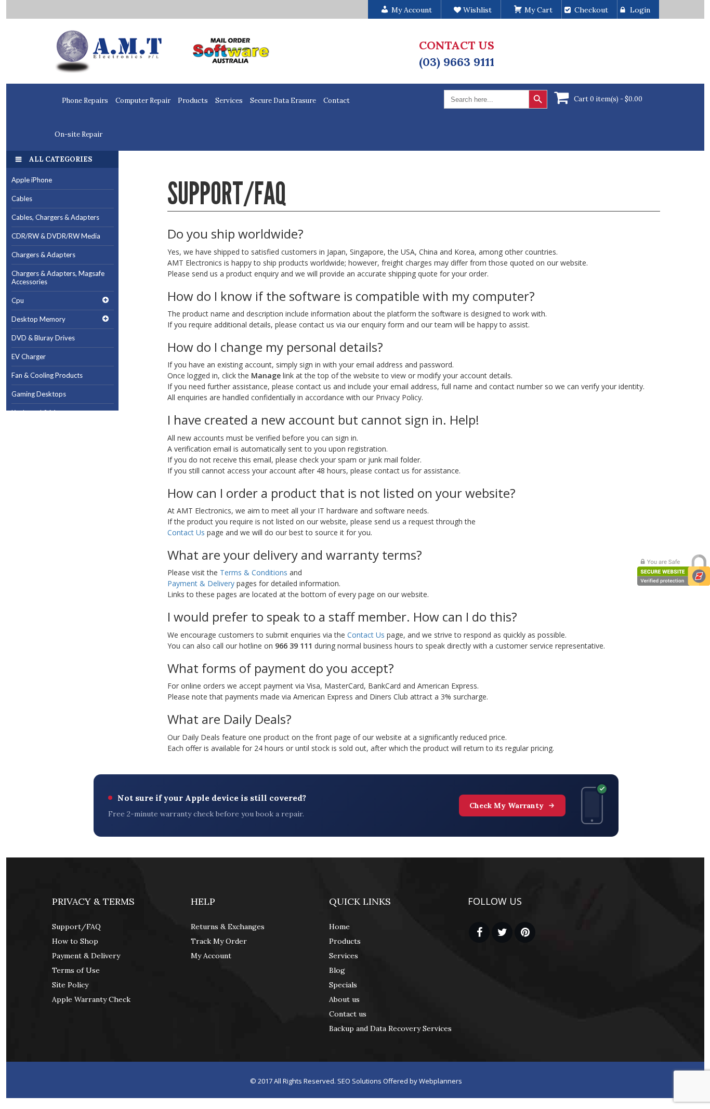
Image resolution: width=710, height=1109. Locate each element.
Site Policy (70, 984)
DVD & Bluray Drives (43, 338)
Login (640, 10)
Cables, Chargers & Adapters (55, 217)
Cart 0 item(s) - (608, 99)
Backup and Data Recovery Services (390, 1028)
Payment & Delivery (200, 583)
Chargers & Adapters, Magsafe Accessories (57, 277)
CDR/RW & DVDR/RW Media (55, 236)
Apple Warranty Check (91, 999)
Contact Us (186, 532)
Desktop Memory (38, 319)
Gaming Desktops (38, 394)
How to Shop (75, 941)
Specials (343, 984)
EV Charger (28, 356)
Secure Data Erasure (283, 100)
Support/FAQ (76, 926)
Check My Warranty (506, 805)
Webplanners (440, 1081)
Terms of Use (76, 970)
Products (193, 100)
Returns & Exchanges (228, 926)
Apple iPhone (31, 180)
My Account (211, 955)
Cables (21, 198)
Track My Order (219, 941)
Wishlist (476, 10)
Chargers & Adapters (43, 254)
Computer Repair (142, 100)
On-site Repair (78, 134)
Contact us (347, 1014)
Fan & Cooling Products (47, 375)
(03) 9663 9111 (456, 62)
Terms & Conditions (253, 572)
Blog (337, 970)
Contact (336, 100)
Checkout (591, 10)
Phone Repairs (85, 100)
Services (229, 100)
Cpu (17, 300)
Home (339, 926)
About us (344, 999)
